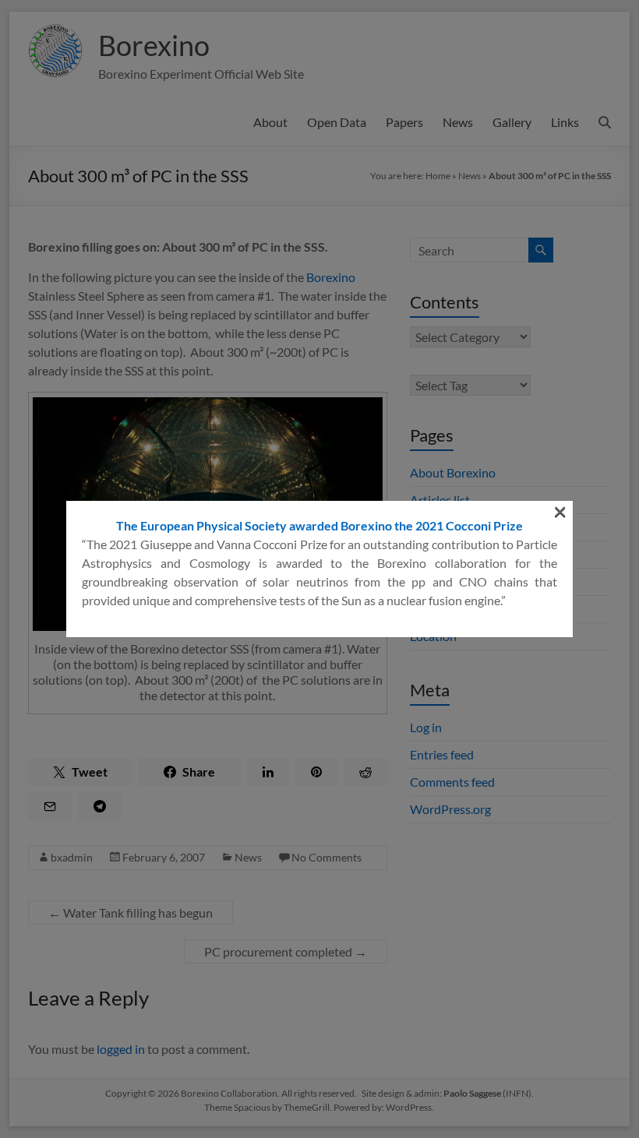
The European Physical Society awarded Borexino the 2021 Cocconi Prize (319, 525)
